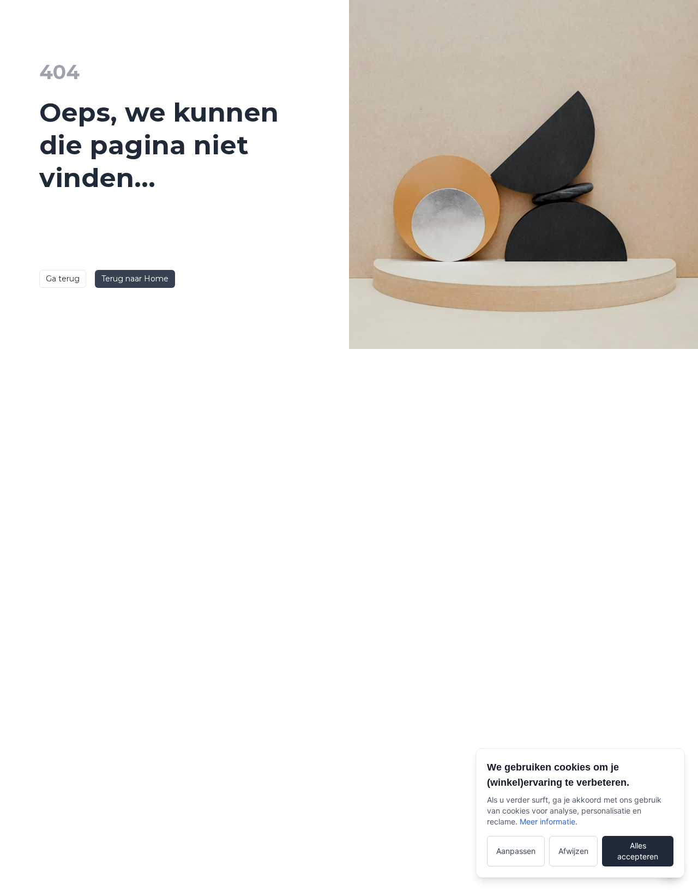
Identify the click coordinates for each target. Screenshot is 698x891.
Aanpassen (515, 851)
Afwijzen (573, 851)
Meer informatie (547, 821)
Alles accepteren (637, 851)
